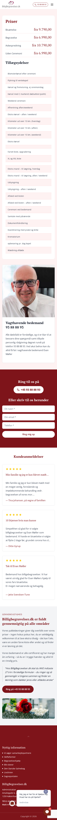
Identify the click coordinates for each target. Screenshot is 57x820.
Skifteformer (10, 757)
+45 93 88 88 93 (30, 390)
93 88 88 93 (41, 4)
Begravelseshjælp (12, 760)
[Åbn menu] (52, 4)
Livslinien (8, 772)
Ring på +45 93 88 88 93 (18, 689)
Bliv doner (9, 764)
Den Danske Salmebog (14, 768)
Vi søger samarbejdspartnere (17, 753)
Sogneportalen (11, 776)
